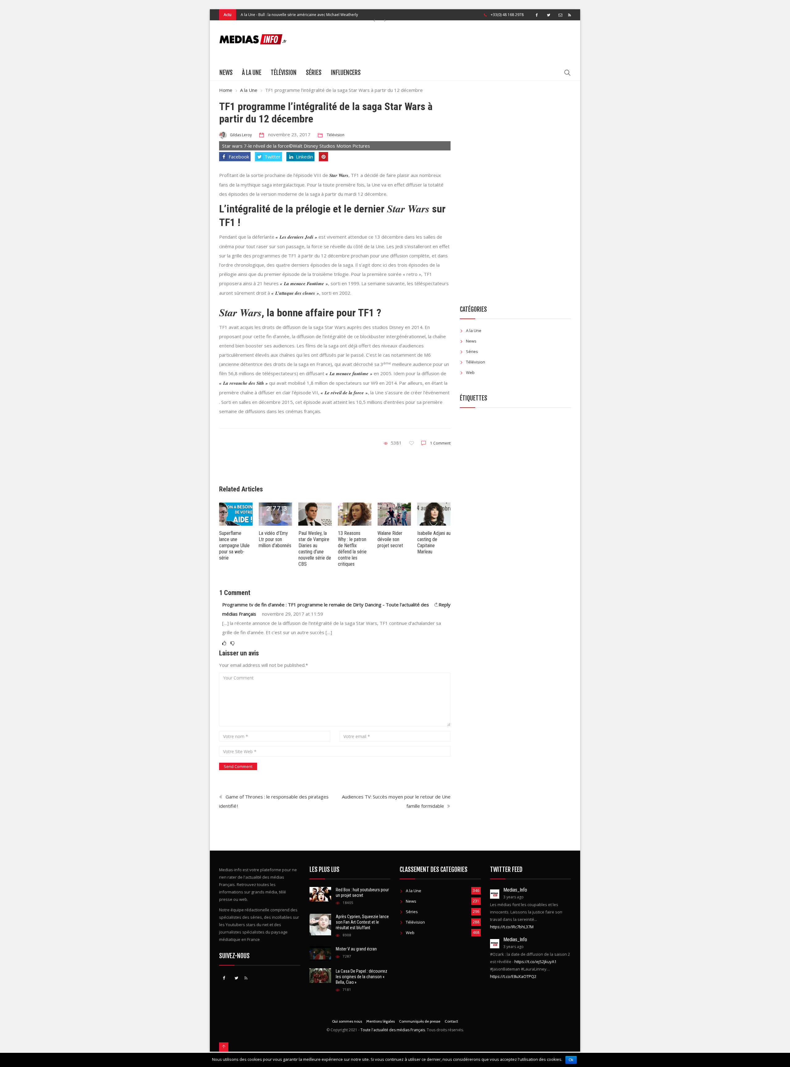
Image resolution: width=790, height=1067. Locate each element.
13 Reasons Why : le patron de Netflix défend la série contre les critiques (352, 548)
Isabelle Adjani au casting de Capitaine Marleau (434, 542)
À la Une (251, 72)
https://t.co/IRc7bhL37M (512, 927)
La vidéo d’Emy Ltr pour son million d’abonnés (275, 539)
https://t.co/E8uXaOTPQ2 (513, 976)
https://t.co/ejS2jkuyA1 (535, 961)
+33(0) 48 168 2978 (507, 14)
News (226, 72)
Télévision (284, 72)
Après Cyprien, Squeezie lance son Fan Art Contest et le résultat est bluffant (362, 922)
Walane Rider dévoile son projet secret (390, 539)
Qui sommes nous (347, 1021)
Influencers (346, 72)
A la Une (248, 14)
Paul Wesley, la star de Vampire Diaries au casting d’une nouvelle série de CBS (314, 548)
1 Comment (440, 443)
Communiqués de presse (419, 1021)
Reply (445, 604)
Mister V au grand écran (356, 948)
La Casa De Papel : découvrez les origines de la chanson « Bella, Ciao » (361, 977)
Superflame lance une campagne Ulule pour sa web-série (234, 545)
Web (470, 372)
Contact (451, 1021)
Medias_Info (515, 890)
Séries (314, 72)
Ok (571, 1060)
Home (225, 90)
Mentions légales (380, 1021)
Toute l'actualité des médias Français (392, 1029)
